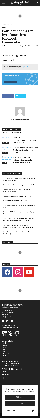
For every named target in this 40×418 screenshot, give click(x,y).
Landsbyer (5, 353)
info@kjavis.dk (6, 317)
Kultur (4, 347)
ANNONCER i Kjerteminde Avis (12, 369)
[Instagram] (18, 272)
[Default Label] (29, 272)
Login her (25, 67)
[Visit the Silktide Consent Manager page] (32, 410)
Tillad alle (20, 397)
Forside (4, 24)
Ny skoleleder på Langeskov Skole (24, 185)
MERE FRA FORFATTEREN (12, 132)
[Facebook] (7, 272)
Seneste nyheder (7, 341)
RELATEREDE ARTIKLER (11, 129)
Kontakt (4, 371)
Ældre (4, 162)
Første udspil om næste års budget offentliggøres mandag (25, 150)
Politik (10, 24)
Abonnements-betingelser (10, 361)
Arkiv (3, 378)
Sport (4, 349)
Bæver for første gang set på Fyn (21, 196)
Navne (4, 351)
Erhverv (4, 345)
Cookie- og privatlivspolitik (10, 363)
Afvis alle (20, 404)
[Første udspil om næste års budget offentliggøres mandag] (7, 150)
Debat (4, 355)
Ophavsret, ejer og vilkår (10, 365)
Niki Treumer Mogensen (11, 46)
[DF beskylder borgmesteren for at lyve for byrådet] (7, 140)
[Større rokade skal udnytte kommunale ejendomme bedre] (7, 160)
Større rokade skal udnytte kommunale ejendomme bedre (22, 160)
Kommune (5, 143)
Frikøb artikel (6, 374)
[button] (37, 3)
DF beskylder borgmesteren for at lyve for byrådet (24, 140)
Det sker (5, 152)
